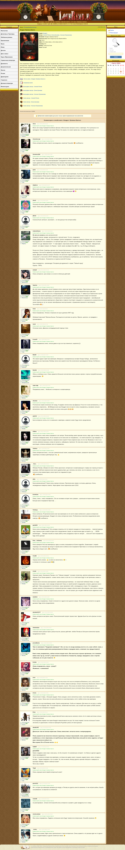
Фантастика (4, 30)
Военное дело (5, 86)
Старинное (4, 80)
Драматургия (4, 76)
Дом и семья (4, 53)
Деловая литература (7, 83)
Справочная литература (8, 60)
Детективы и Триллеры (7, 34)
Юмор (2, 47)
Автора (112, 50)
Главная (9, 27)
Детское (3, 50)
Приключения (5, 40)
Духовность (4, 63)
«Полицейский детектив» (30, 27)
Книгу (111, 48)
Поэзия (3, 73)
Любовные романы (6, 37)
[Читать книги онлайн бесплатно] (62, 20)
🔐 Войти (111, 30)
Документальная (6, 67)
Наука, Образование (7, 57)
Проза (2, 44)
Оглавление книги (28, 82)
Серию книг (113, 51)
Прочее (3, 70)
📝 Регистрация (113, 32)
